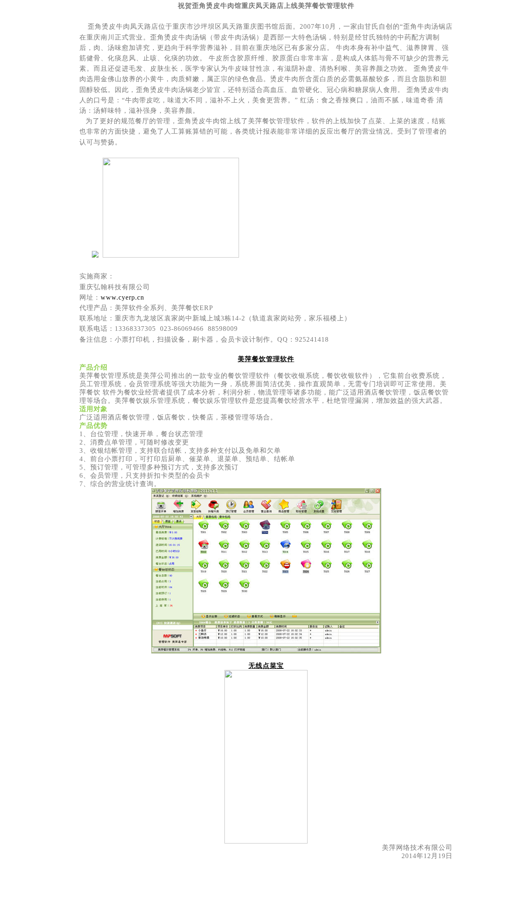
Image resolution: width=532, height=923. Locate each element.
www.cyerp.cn (122, 297)
